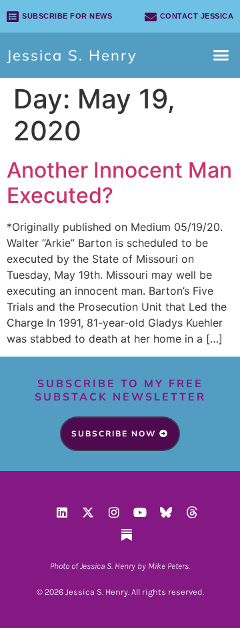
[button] (221, 55)
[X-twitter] (88, 512)
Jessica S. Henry (72, 55)
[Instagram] (114, 512)
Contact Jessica (197, 16)
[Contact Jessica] (151, 17)
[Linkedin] (62, 512)
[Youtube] (140, 512)
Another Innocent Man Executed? (119, 182)
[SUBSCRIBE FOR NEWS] (13, 17)
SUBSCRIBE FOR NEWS (67, 16)
